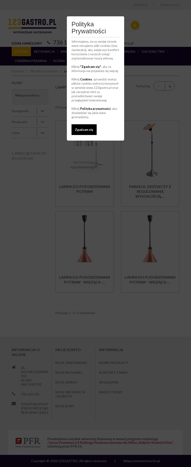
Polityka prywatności (95, 109)
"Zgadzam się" (90, 67)
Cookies (86, 79)
